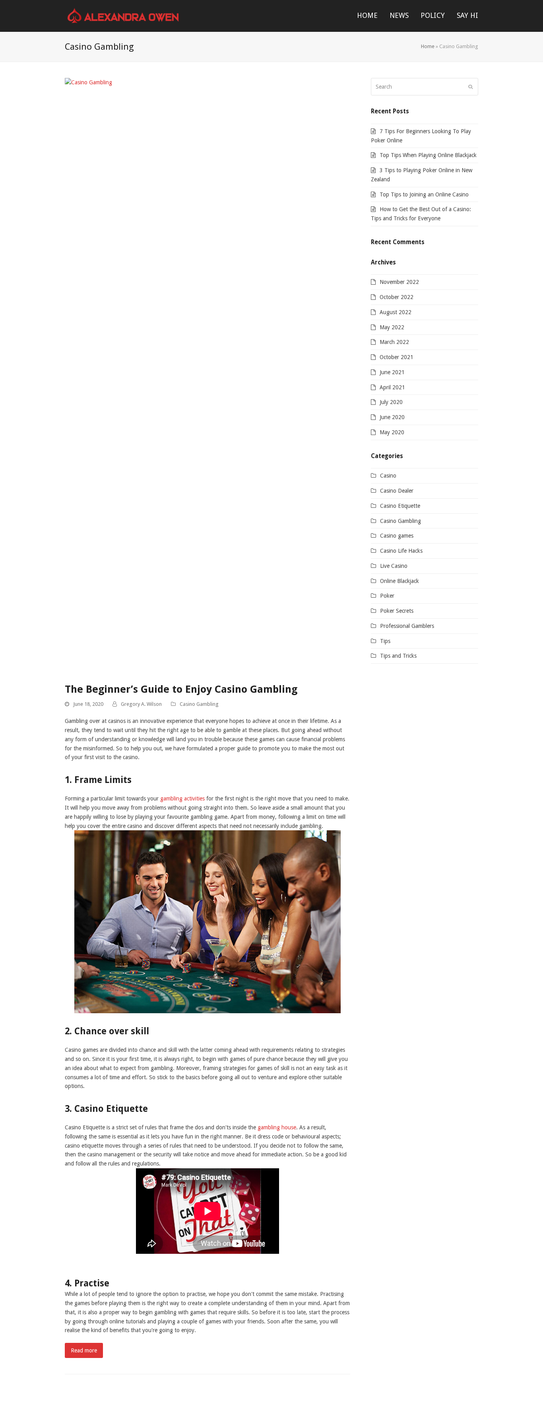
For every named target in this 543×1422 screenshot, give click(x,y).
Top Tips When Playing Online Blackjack (428, 155)
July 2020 (391, 402)
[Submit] (470, 87)
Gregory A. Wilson (141, 704)
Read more (84, 1350)
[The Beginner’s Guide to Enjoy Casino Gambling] (207, 376)
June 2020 (392, 417)
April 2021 (392, 387)
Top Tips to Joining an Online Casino (424, 194)
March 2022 (394, 342)
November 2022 (399, 282)
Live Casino (393, 566)
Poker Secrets (396, 611)
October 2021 (396, 357)
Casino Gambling (199, 704)
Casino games (396, 535)
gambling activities (182, 798)
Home (427, 46)
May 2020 (392, 432)
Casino (388, 475)
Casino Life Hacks (401, 551)
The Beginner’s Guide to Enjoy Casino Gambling (181, 689)
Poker (387, 595)
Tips (385, 641)
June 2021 (392, 372)
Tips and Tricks (398, 656)
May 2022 (392, 327)
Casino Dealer (396, 491)
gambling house (277, 1127)
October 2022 (396, 297)
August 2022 (395, 312)
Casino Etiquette (400, 506)
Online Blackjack (399, 581)
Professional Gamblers (407, 626)
